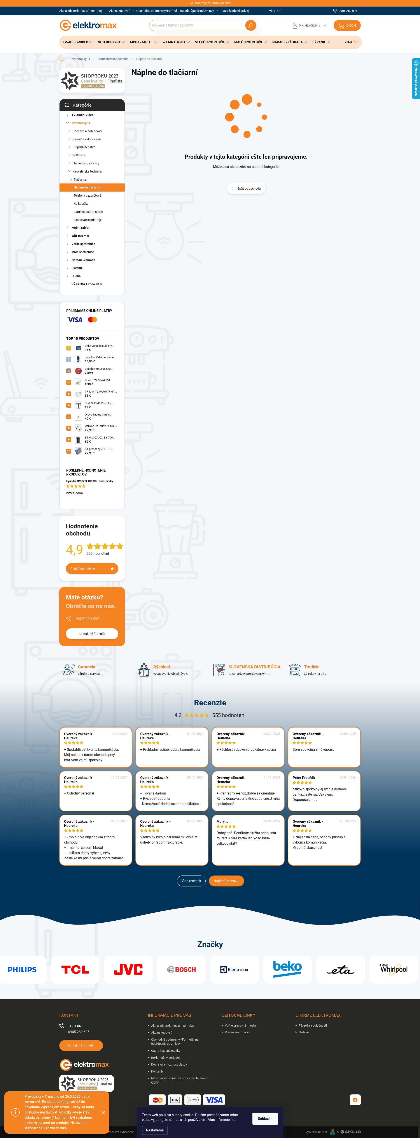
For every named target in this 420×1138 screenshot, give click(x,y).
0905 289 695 (87, 619)
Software (79, 155)
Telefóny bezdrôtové (87, 195)
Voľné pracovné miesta (240, 1025)
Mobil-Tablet (80, 227)
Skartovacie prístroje (88, 220)
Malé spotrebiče (83, 252)
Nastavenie (155, 1130)
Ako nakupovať (119, 10)
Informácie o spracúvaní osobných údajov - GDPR (180, 1080)
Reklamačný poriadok (165, 1057)
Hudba (76, 276)
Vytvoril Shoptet (316, 1132)
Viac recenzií (191, 881)
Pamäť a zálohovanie (87, 139)
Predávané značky (237, 1032)
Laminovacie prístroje (88, 211)
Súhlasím (265, 1119)
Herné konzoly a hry (86, 163)
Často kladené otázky (235, 10)
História (304, 1032)
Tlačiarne (80, 179)
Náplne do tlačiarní (87, 187)
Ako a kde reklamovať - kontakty (81, 10)
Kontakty (157, 1071)
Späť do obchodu (249, 188)
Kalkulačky (81, 203)
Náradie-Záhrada (83, 260)
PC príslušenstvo (84, 147)
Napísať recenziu (227, 881)
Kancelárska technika (87, 171)
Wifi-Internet (80, 236)
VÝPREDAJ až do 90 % (87, 284)
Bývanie (77, 268)
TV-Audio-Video (83, 115)
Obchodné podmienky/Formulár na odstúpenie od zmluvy (175, 10)
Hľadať (250, 25)
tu (233, 1120)
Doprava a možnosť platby (169, 1064)
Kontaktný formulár (92, 634)
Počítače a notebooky (87, 131)
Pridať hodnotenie (82, 568)
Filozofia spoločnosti (313, 1025)
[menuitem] (76, 42)
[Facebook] (355, 1099)
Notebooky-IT (81, 123)
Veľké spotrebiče (83, 244)
